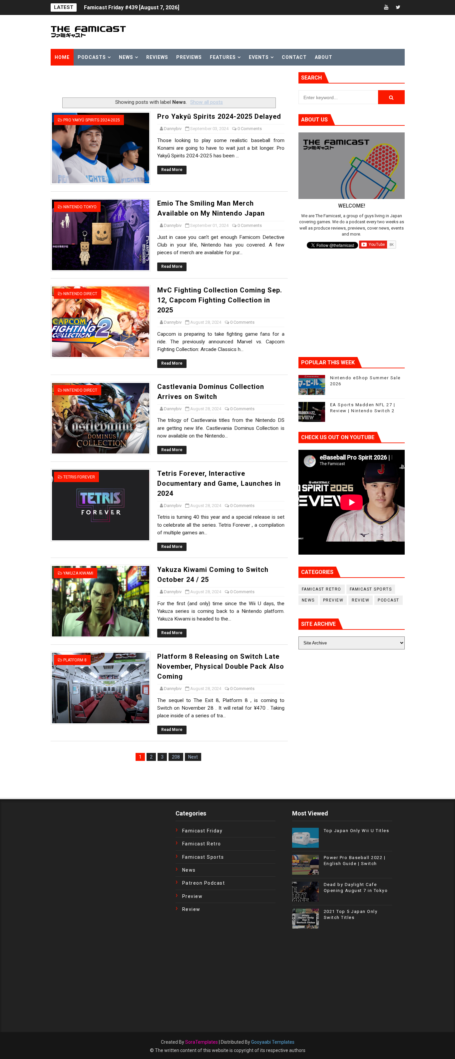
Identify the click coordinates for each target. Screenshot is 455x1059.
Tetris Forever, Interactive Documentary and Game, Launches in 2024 (219, 483)
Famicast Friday (202, 830)
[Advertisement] (129, 82)
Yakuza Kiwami (78, 573)
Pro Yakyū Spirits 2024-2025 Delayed (219, 116)
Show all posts (206, 102)
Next (193, 757)
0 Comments (249, 128)
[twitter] (398, 7)
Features (223, 57)
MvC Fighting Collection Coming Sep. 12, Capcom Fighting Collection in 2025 (219, 300)
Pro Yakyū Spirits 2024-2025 (91, 120)
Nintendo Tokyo (80, 207)
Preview (333, 600)
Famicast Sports (371, 589)
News (126, 57)
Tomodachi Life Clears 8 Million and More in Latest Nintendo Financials (173, 11)
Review (360, 600)
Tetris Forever (79, 477)
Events (259, 57)
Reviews (157, 57)
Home (62, 57)
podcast (388, 600)
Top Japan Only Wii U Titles (356, 830)
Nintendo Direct (80, 293)
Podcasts (92, 57)
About (323, 57)
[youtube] (386, 7)
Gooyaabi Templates (272, 1042)
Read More (172, 169)
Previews (189, 57)
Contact (294, 57)
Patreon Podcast (203, 883)
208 (176, 757)
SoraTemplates (201, 1042)
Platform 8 (75, 660)
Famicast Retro (321, 589)
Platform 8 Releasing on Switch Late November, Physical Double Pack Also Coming (220, 666)
